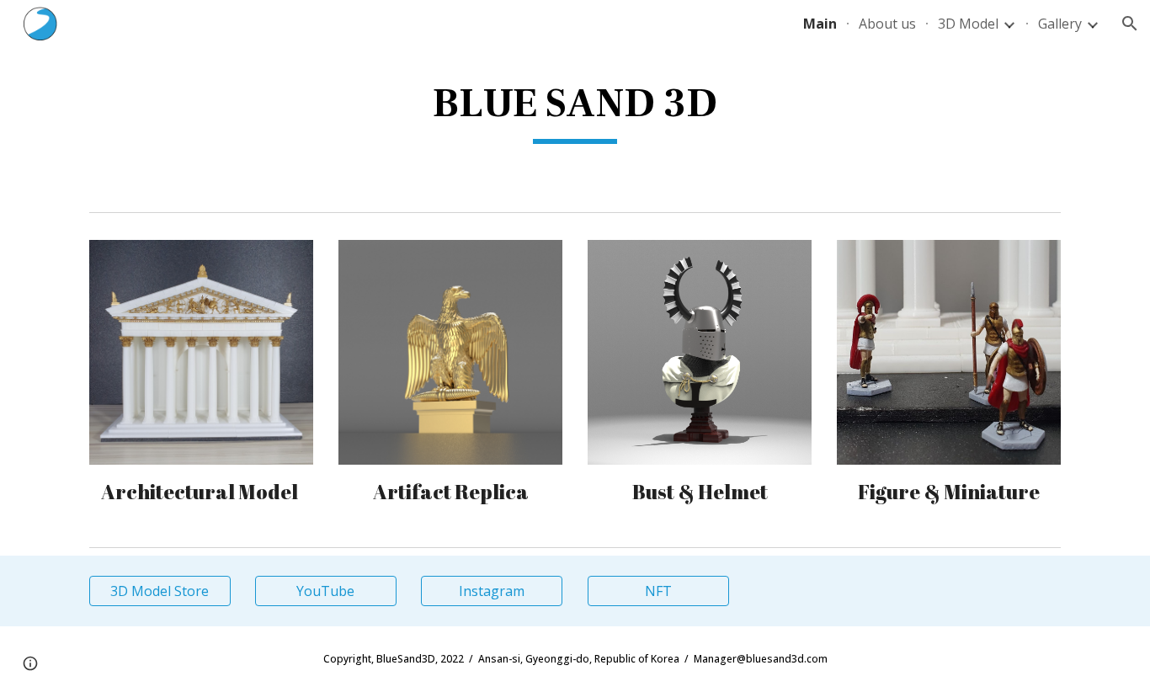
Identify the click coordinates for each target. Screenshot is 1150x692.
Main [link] (820, 23)
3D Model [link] (968, 23)
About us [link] (887, 23)
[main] (575, 111)
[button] (1130, 23)
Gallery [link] (1060, 23)
